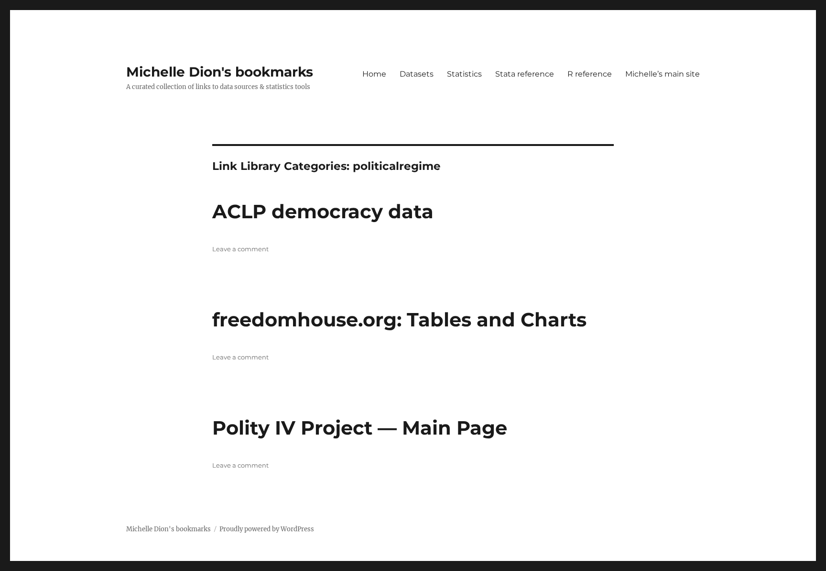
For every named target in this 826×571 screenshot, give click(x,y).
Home (374, 73)
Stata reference (524, 73)
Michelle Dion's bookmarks (219, 72)
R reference (589, 73)
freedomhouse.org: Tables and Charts (399, 319)
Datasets (417, 73)
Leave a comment (240, 249)
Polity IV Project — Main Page (359, 427)
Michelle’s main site (662, 73)
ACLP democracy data (323, 211)
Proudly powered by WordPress (266, 529)
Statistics (464, 73)
